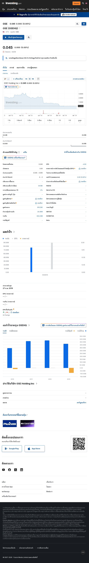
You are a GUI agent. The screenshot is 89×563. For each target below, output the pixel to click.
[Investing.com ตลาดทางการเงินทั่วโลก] (13, 3)
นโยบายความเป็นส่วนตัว (26, 548)
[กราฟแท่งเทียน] (5, 79)
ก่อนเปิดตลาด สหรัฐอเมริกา (38, 9)
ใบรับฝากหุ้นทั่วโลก (73, 9)
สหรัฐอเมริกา (81, 403)
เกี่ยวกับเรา (49, 482)
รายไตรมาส (13, 331)
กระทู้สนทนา (32, 67)
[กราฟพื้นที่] (8, 79)
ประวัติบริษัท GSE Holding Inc (18, 383)
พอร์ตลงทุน (6, 491)
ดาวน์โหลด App (7, 487)
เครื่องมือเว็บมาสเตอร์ (9, 496)
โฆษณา (48, 487)
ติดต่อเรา (49, 491)
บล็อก (4, 482)
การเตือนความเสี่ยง (42, 548)
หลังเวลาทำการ (57, 9)
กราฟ (12, 67)
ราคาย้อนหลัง (14, 73)
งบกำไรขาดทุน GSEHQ (15, 325)
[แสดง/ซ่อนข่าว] (38, 79)
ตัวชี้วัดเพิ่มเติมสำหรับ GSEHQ (75, 152)
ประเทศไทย (12, 9)
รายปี (4, 331)
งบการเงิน (21, 67)
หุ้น (3, 9)
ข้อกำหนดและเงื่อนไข (9, 548)
